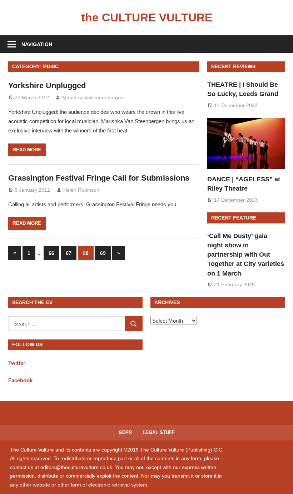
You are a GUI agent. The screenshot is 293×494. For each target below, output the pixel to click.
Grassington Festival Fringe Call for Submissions (98, 177)
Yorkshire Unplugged (47, 85)
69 (103, 253)
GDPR (125, 432)
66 (51, 253)
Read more (27, 149)
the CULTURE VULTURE (146, 17)
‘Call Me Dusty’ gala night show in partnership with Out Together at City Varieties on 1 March (245, 254)
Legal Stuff (159, 432)
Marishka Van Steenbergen (93, 97)
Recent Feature (233, 218)
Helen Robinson (81, 190)
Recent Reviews (233, 66)
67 (68, 253)
